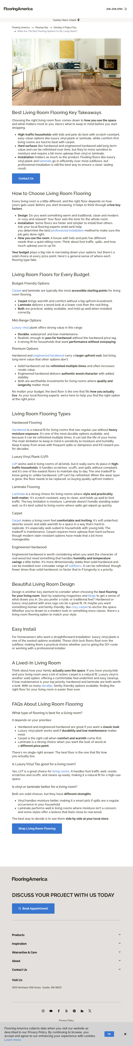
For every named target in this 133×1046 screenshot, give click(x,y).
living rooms (60, 771)
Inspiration (19, 943)
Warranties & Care (24, 952)
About (16, 961)
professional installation (67, 230)
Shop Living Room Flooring (36, 828)
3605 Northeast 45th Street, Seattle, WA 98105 (37, 987)
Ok (109, 1034)
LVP (14, 464)
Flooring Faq (41, 27)
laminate (45, 161)
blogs (92, 595)
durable (47, 685)
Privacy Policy (66, 1020)
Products (18, 935)
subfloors (75, 566)
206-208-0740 (114, 9)
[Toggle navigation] (126, 9)
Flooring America (21, 27)
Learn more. (12, 1039)
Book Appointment (35, 908)
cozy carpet (80, 607)
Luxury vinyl (20, 327)
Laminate (18, 494)
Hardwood (19, 429)
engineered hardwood (48, 355)
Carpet (16, 290)
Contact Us (26, 178)
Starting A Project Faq (65, 27)
